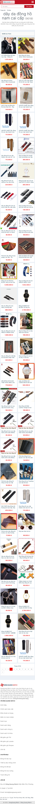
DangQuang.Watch (14, 802)
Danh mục (3, 721)
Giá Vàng (27, 797)
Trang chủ (2, 10)
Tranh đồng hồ (5, 775)
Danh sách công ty (6, 729)
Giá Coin (4, 799)
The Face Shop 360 (19, 797)
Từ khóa (9, 10)
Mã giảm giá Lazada (6, 741)
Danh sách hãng (5, 725)
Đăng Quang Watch (26, 802)
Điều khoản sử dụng (6, 713)
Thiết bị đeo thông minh (8, 763)
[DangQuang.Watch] (10, 2)
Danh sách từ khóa (6, 733)
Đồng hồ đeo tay (5, 759)
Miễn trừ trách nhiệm (7, 717)
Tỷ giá (11, 797)
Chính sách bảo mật (6, 709)
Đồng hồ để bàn (5, 767)
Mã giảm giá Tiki (5, 737)
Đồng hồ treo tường (6, 771)
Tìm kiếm (29, 6)
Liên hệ (2, 749)
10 (31, 669)
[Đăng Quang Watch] (8, 685)
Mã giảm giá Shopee (7, 745)
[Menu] (33, 2)
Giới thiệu (3, 705)
